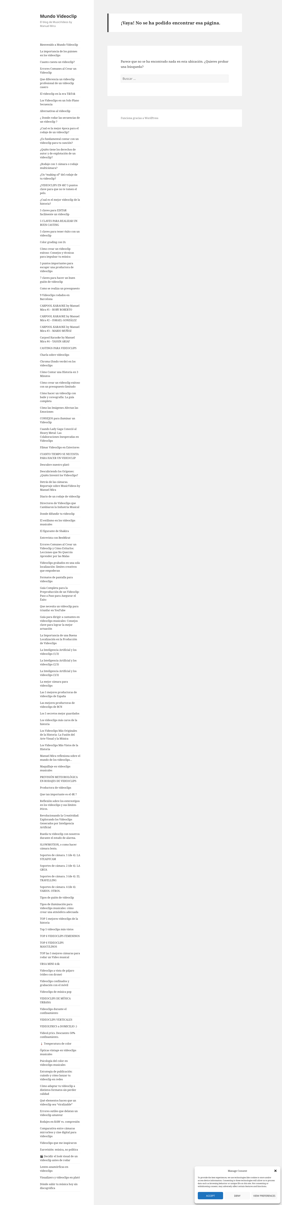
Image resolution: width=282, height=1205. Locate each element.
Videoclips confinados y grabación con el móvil (54, 983)
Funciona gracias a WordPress (139, 118)
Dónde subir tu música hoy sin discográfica (59, 1186)
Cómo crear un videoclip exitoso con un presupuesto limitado (60, 384)
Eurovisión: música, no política (59, 1149)
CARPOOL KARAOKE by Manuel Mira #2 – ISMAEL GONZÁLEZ (59, 318)
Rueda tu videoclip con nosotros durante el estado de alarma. (60, 836)
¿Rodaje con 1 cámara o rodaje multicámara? (59, 166)
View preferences (264, 1195)
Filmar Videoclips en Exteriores (59, 447)
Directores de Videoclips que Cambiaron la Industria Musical (59, 505)
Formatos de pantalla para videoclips (56, 579)
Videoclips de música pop (55, 992)
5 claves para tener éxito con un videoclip (60, 233)
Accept (210, 1195)
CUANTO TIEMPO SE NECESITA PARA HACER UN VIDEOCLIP (59, 456)
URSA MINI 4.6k (50, 964)
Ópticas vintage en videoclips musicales (58, 1052)
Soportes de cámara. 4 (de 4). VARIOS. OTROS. (58, 889)
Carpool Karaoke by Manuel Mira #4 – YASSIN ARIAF (57, 339)
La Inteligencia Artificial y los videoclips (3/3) (58, 673)
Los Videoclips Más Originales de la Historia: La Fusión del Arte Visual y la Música (58, 734)
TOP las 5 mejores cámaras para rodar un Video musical (60, 955)
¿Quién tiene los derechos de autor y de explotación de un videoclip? (58, 153)
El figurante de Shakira (54, 531)
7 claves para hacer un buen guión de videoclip (57, 280)
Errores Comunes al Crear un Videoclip (58, 70)
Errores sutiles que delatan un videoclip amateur (59, 1113)
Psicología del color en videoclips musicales (54, 1063)
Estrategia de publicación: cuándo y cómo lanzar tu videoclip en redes (56, 1075)
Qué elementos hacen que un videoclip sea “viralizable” (58, 1102)
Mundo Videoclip (58, 16)
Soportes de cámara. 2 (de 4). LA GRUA (60, 867)
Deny (237, 1195)
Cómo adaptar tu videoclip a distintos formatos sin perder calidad (58, 1090)
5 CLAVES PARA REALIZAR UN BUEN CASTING (58, 223)
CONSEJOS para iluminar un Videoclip (57, 420)
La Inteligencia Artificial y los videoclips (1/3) (58, 652)
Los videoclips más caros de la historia (58, 722)
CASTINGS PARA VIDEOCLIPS (58, 348)
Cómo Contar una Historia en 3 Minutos (59, 374)
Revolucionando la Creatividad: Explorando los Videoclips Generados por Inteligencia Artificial (59, 821)
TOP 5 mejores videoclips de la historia (59, 920)
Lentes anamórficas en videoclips (54, 1169)
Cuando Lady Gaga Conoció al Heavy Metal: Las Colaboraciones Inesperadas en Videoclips (59, 434)
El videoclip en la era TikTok (57, 94)
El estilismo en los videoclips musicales (57, 522)
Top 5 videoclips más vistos (56, 929)
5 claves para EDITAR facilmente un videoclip (54, 212)
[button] (275, 1170)
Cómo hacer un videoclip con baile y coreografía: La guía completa (58, 397)
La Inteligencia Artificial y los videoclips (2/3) (58, 662)
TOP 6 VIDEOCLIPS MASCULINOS (52, 944)
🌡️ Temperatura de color (55, 1043)
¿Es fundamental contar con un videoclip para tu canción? (59, 141)
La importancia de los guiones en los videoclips (58, 53)
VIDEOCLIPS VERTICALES (56, 1019)
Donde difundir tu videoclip (57, 514)
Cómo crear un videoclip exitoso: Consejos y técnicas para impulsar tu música (57, 252)
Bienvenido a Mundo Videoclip (59, 44)
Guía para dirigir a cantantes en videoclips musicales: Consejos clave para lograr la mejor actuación (60, 622)
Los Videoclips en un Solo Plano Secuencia (59, 102)
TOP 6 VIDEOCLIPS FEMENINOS (60, 936)
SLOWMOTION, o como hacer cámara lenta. (58, 846)
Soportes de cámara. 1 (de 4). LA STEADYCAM (60, 857)
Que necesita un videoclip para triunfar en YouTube (59, 608)
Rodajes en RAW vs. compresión (60, 1121)
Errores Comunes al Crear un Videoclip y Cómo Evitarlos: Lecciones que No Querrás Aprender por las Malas (58, 550)
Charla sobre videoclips (54, 355)
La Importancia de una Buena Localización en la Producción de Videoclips (58, 639)
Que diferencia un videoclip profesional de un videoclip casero (57, 83)
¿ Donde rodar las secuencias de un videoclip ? (60, 119)
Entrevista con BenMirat (55, 537)
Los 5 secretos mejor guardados (59, 713)
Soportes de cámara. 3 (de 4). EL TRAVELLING (60, 878)
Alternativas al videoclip (55, 111)
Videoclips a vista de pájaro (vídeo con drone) (57, 972)
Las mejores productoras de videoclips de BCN (57, 705)
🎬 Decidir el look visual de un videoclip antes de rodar (59, 1158)
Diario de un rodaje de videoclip (60, 496)
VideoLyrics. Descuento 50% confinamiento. (57, 1035)
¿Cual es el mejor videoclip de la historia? (60, 201)
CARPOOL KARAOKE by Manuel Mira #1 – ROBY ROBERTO (59, 307)
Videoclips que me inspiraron (58, 1143)
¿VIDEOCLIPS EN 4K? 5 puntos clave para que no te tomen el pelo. (59, 189)
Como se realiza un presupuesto (60, 288)
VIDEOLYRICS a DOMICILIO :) (58, 1026)
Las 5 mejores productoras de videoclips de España (58, 694)
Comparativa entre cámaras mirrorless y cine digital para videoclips (58, 1132)
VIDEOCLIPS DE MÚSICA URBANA (55, 1000)
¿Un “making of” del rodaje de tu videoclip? (58, 176)
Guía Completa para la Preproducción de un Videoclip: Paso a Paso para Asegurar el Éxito (59, 593)
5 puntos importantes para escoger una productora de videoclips (57, 267)
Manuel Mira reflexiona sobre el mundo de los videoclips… (60, 758)
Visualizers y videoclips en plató (60, 1177)
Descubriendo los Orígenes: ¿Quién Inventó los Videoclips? (59, 473)
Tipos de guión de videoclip (57, 897)
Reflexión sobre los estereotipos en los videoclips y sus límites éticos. (60, 805)
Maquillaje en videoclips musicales (55, 768)
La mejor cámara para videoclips (54, 683)
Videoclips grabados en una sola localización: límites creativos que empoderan (60, 566)
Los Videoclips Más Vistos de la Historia (59, 747)
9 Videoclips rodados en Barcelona (55, 297)
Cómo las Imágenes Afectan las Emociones (59, 409)
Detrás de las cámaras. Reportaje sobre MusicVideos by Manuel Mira (60, 486)
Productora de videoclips (55, 787)
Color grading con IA (53, 242)
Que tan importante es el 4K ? (58, 794)
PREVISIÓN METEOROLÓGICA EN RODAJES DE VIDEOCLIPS (59, 779)
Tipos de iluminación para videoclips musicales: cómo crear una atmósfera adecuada (59, 908)
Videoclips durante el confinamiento (53, 1011)
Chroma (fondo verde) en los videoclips (58, 363)
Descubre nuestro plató (54, 464)
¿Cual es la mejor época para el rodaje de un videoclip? (59, 130)
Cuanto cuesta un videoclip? (57, 62)
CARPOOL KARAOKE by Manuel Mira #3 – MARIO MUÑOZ (59, 329)
